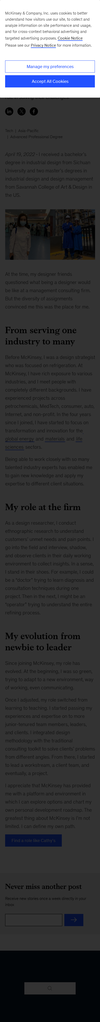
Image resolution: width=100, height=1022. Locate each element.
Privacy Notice (43, 45)
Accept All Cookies (50, 81)
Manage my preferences (50, 66)
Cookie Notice (70, 38)
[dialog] (50, 49)
